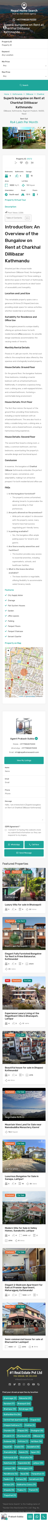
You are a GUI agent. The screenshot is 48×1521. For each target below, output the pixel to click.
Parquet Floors (14, 626)
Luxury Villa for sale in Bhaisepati (23, 904)
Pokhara (21, 1479)
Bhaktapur (10, 1409)
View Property (24, 894)
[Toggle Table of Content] (26, 218)
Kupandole (24, 1463)
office (20, 334)
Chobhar (30, 1425)
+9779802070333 (26, 19)
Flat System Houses (16, 605)
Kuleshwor (9, 1463)
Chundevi (9, 1430)
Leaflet (21, 696)
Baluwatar (25, 1398)
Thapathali (10, 1495)
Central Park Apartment (15, 1420)
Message (8, 801)
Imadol (19, 1447)
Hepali (8, 1447)
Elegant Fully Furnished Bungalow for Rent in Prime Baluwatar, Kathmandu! (23, 956)
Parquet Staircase (15, 631)
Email (7, 779)
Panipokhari (38, 1474)
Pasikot (8, 1479)
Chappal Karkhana (13, 1425)
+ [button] (8, 650)
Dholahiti (9, 1436)
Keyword (5, 52)
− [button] (8, 654)
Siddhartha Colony (26, 1484)
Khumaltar (26, 1457)
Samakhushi (36, 1479)
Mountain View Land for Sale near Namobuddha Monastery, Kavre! (23, 1126)
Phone (7, 790)
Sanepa (9, 1484)
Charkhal (40, 94)
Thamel (33, 1490)
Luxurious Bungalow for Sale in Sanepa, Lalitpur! (22, 1177)
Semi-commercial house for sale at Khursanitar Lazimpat (24, 1340)
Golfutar (23, 1441)
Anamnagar (10, 1398)
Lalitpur (38, 1463)
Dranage (11, 600)
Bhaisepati (23, 1403)
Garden (11, 611)
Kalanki (23, 1452)
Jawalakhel (33, 1447)
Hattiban (36, 1441)
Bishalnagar (25, 1409)
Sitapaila (9, 1490)
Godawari (9, 1441)
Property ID (7, 42)
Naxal (25, 1474)
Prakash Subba (15, 1516)
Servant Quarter (14, 636)
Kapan (35, 1452)
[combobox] (24, 66)
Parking (11, 621)
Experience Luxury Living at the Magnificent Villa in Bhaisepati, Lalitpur (22, 1016)
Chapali (35, 1420)
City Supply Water (15, 595)
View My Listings (24, 760)
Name (7, 767)
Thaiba (21, 1490)
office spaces (13, 616)
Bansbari (9, 1403)
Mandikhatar (11, 1474)
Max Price (6, 72)
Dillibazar (29, 94)
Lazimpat (9, 1468)
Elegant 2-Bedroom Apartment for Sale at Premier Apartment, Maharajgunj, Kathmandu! (24, 1288)
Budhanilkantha (12, 1414)
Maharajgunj (25, 1468)
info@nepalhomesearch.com (27, 752)
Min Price (6, 62)
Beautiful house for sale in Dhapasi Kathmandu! (24, 1069)
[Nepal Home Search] (24, 14)
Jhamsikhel (10, 1452)
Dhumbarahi (23, 1436)
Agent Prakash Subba (22, 738)
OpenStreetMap (30, 696)
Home (6, 94)
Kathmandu (17, 94)
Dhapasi (22, 1430)
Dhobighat (37, 1430)
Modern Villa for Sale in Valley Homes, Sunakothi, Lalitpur (21, 1229)
